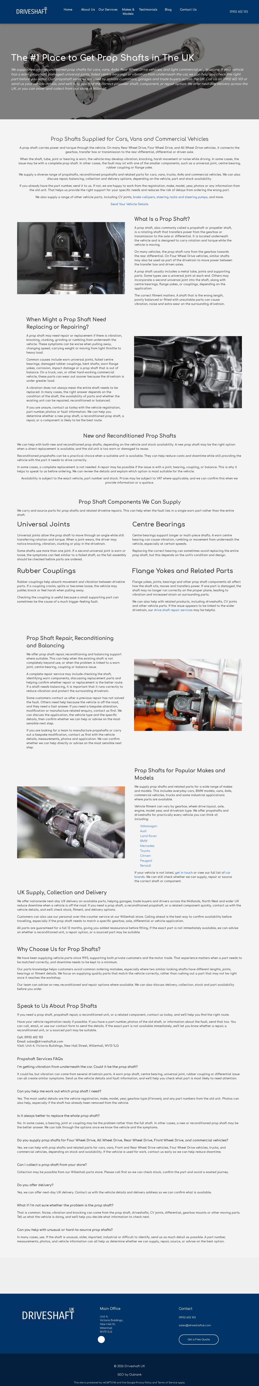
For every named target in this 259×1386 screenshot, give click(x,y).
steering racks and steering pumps (182, 197)
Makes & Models (128, 12)
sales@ (184, 1325)
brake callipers (143, 197)
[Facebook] (101, 1339)
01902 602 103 (239, 11)
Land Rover (148, 836)
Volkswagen (148, 826)
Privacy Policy (144, 1382)
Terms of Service (167, 1382)
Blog (168, 9)
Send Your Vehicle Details (129, 204)
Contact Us (188, 9)
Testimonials (148, 9)
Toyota (145, 851)
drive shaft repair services (173, 610)
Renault (145, 865)
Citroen (145, 855)
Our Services (108, 9)
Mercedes (147, 846)
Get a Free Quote (199, 1339)
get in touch (184, 872)
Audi (143, 831)
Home (68, 9)
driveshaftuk (197, 1325)
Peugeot (146, 860)
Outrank (135, 1374)
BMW (143, 841)
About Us (88, 9)
